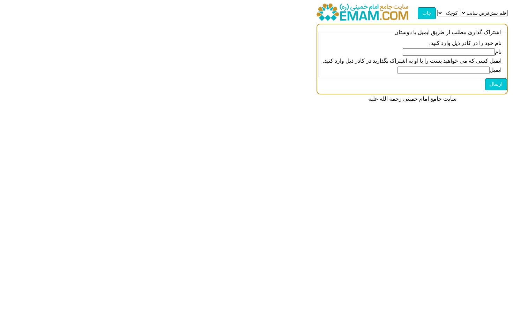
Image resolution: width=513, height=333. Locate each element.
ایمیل (495, 70)
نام (498, 52)
